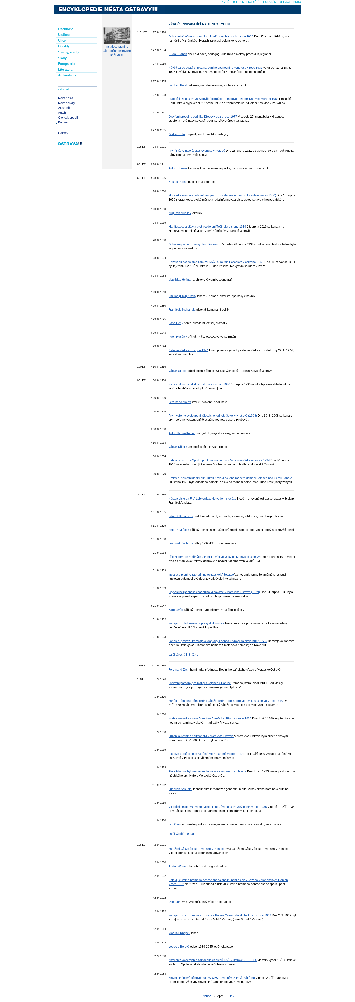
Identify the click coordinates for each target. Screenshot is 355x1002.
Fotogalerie (66, 64)
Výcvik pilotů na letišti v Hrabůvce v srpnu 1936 (199, 384)
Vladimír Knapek (179, 933)
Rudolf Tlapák (178, 54)
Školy (62, 58)
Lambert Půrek (178, 85)
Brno (297, 1)
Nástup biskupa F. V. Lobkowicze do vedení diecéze (203, 498)
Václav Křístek (178, 447)
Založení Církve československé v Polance (197, 849)
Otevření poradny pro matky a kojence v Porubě (200, 683)
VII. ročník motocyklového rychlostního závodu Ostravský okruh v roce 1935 (218, 806)
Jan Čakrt (175, 824)
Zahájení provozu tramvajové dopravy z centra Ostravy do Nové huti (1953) (218, 641)
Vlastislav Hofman (180, 279)
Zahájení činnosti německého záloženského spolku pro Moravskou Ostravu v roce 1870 (226, 701)
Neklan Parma (178, 182)
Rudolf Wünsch (179, 866)
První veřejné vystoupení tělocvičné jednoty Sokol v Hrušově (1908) (213, 415)
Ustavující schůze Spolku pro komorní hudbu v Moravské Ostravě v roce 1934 (219, 460)
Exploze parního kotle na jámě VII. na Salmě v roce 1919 (206, 753)
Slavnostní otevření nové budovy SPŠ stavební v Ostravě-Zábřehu (212, 978)
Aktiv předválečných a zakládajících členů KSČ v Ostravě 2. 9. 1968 (213, 960)
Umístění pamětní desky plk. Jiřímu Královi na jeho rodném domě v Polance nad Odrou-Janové (231, 478)
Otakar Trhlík (177, 134)
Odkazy (63, 133)
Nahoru (207, 996)
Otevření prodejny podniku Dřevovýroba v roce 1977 (203, 116)
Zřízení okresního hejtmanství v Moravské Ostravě (201, 736)
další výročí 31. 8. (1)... (183, 654)
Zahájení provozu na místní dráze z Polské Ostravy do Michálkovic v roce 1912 (220, 915)
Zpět (220, 996)
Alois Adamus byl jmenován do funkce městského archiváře (207, 771)
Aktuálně (64, 108)
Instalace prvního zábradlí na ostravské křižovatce (117, 51)
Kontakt (63, 122)
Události (64, 35)
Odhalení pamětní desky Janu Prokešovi (195, 244)
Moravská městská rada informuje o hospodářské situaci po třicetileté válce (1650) (222, 195)
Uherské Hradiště (246, 1)
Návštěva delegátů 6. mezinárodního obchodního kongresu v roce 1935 (216, 67)
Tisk (231, 996)
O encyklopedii (68, 117)
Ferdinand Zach (179, 669)
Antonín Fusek (178, 168)
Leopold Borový (179, 946)
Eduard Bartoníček (181, 516)
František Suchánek (182, 309)
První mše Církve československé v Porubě (197, 150)
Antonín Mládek (179, 529)
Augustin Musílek (180, 213)
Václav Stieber (178, 371)
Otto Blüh (175, 902)
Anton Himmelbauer (182, 433)
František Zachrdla (181, 543)
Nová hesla (65, 98)
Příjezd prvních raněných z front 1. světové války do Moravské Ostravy (214, 557)
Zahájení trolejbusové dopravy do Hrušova (196, 623)
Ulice (62, 40)
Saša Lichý (176, 323)
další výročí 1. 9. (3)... (182, 834)
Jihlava (285, 1)
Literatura (65, 69)
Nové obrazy (66, 103)
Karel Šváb (176, 610)
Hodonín (269, 1)
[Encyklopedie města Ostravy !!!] (109, 9)
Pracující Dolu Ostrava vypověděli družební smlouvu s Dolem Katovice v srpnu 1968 (223, 99)
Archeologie (67, 75)
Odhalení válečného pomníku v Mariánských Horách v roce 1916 (211, 36)
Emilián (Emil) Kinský (182, 296)
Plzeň (225, 1)
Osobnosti (66, 29)
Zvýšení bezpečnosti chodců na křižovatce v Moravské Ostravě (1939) (214, 592)
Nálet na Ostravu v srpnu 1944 (188, 350)
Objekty (64, 46)
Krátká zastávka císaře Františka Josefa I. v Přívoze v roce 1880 (210, 718)
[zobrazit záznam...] (117, 42)
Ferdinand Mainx (180, 402)
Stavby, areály (68, 52)
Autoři (62, 112)
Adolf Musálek (178, 336)
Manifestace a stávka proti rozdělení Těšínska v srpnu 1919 (207, 226)
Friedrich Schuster (180, 789)
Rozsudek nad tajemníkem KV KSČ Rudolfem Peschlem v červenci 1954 (216, 262)
